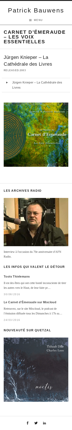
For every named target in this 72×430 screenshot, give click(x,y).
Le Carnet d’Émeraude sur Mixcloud (30, 302)
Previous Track (53, 32)
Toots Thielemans (17, 276)
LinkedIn (44, 423)
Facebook (27, 423)
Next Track (64, 32)
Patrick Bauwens (36, 10)
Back (58, 32)
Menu (38, 20)
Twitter (36, 423)
